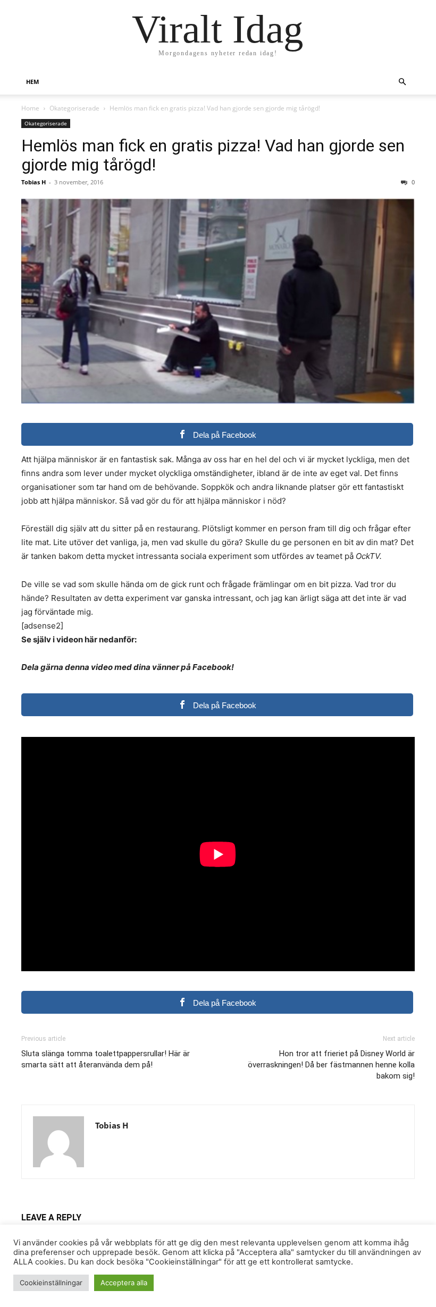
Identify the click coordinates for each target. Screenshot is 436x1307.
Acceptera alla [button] (123, 1282)
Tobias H (33, 182)
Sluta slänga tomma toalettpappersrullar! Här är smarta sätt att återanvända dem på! (105, 1059)
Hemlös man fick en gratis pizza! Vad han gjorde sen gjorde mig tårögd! (213, 155)
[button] (402, 82)
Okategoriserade (74, 108)
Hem (32, 82)
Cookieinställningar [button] (51, 1282)
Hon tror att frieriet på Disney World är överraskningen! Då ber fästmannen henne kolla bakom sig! (331, 1065)
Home (30, 108)
